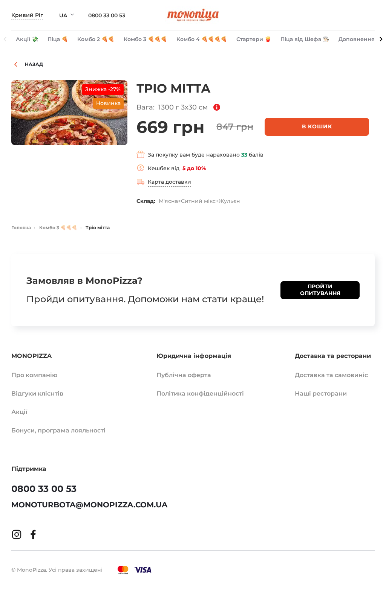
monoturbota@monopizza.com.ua (89, 504)
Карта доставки (169, 181)
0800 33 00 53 (106, 15)
